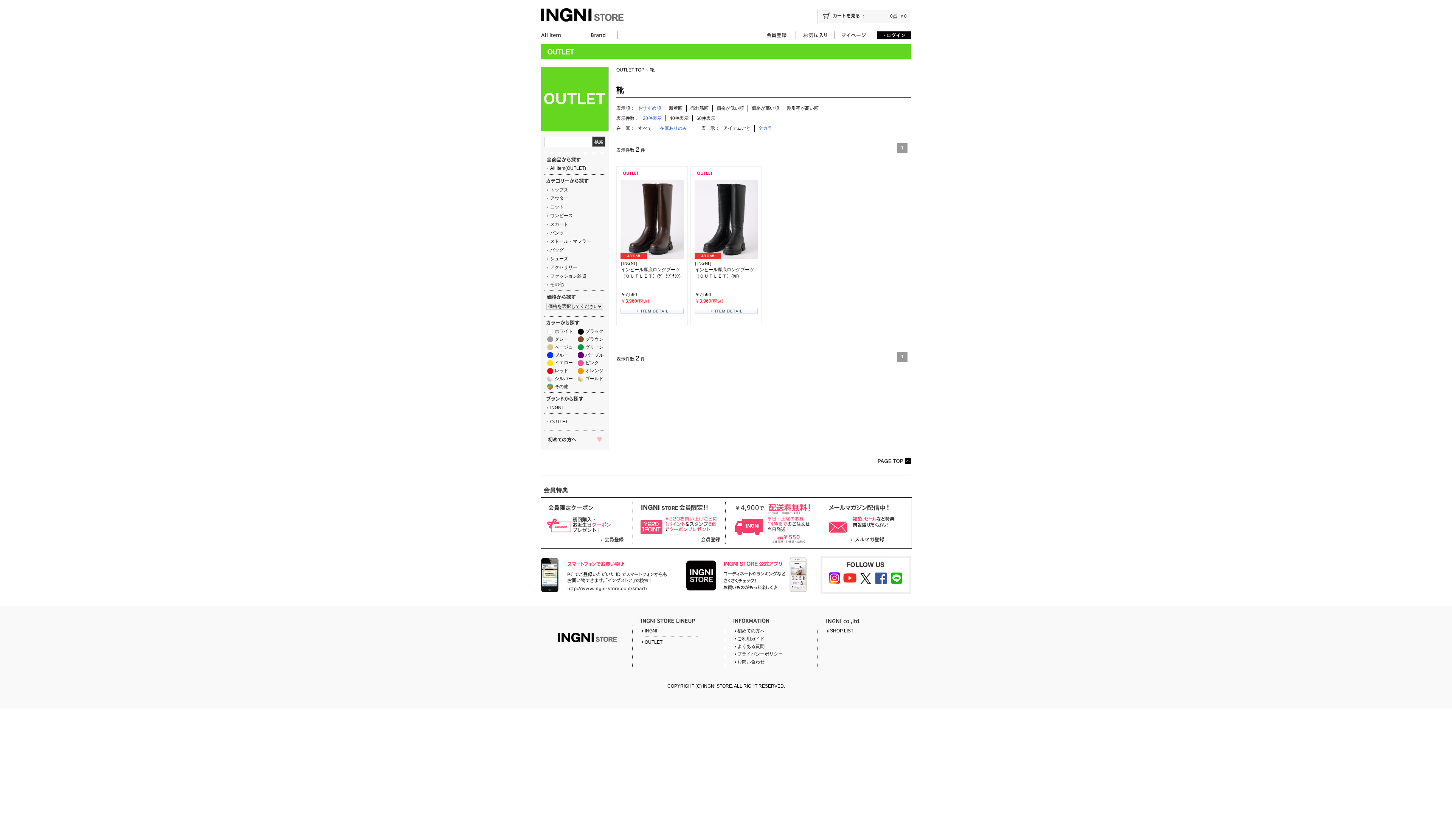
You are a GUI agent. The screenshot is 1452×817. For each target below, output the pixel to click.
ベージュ (564, 347)
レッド (561, 370)
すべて (645, 128)
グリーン (594, 347)
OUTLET (559, 421)
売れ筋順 (699, 108)
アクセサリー (563, 267)
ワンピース (561, 215)
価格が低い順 (730, 108)
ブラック (594, 331)
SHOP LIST (841, 631)
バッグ (557, 250)
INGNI (556, 407)
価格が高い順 (765, 108)
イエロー (564, 362)
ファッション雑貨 (568, 276)
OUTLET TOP (630, 70)
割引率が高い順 (803, 108)
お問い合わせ (751, 662)
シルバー (564, 378)
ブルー (561, 355)
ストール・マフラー (570, 241)
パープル (594, 355)
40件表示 (679, 118)
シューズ (559, 258)
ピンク (592, 362)
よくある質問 (751, 646)
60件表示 (706, 118)
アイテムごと (737, 128)
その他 (557, 284)
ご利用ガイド (751, 638)
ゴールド (594, 378)
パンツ (557, 233)
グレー (561, 339)
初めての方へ (751, 631)
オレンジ (594, 370)
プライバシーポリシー (760, 654)
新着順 (676, 108)
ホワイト (564, 331)
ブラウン (594, 339)
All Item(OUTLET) (568, 168)
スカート (559, 224)
